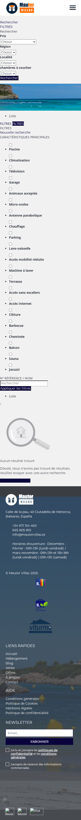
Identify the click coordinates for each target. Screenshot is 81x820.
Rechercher (9, 22)
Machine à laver (21, 270)
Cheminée (17, 336)
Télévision (17, 171)
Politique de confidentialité (27, 713)
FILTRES (6, 27)
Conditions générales (22, 699)
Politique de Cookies (22, 703)
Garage (14, 182)
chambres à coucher (15, 67)
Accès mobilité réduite (26, 259)
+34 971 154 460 (24, 526)
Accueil (11, 654)
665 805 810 (21, 530)
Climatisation (19, 160)
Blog (9, 663)
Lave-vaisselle (19, 248)
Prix (3, 36)
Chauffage (17, 226)
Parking (15, 237)
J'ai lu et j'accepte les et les (34, 753)
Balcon (14, 347)
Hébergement (17, 658)
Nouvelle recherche (15, 132)
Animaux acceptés (23, 193)
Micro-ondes (18, 204)
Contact (12, 682)
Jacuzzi (14, 369)
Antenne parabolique (25, 215)
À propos (13, 677)
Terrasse (15, 281)
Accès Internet (20, 303)
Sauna (13, 358)
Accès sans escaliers (24, 292)
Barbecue (16, 325)
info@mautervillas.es (28, 535)
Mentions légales (19, 708)
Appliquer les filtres (15, 388)
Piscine (14, 149)
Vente (10, 668)
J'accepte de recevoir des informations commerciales (36, 766)
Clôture (14, 314)
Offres (11, 673)
